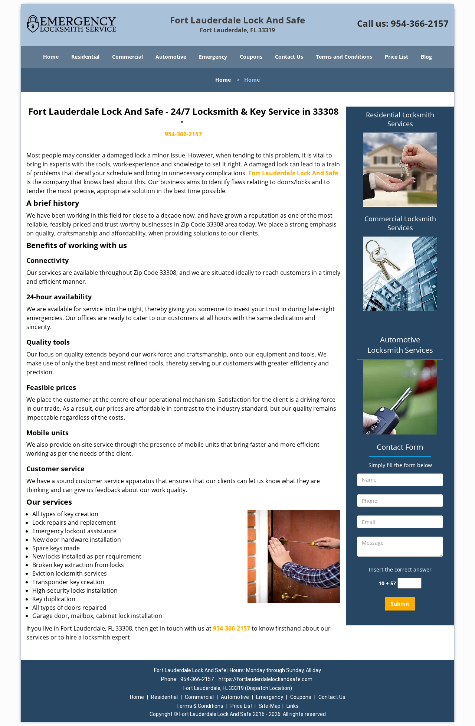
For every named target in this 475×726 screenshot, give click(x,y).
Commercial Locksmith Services (400, 223)
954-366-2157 (420, 23)
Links (292, 706)
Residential (85, 56)
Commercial (127, 56)
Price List (396, 56)
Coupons (251, 56)
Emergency (213, 56)
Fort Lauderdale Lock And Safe (293, 173)
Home (51, 56)
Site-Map (270, 706)
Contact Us (289, 56)
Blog (426, 56)
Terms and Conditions (344, 56)
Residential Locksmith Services (400, 119)
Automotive (170, 56)
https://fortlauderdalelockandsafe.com (265, 679)
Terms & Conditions (199, 706)
